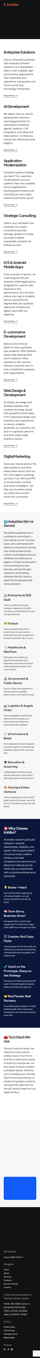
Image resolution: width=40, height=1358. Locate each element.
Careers (7, 1287)
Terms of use (9, 1330)
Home (6, 1269)
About (6, 1273)
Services (7, 1276)
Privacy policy (9, 1327)
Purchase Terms (10, 1334)
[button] (35, 4)
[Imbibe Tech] (11, 4)
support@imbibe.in (13, 1257)
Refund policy (9, 1337)
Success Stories (11, 1283)
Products (8, 1280)
